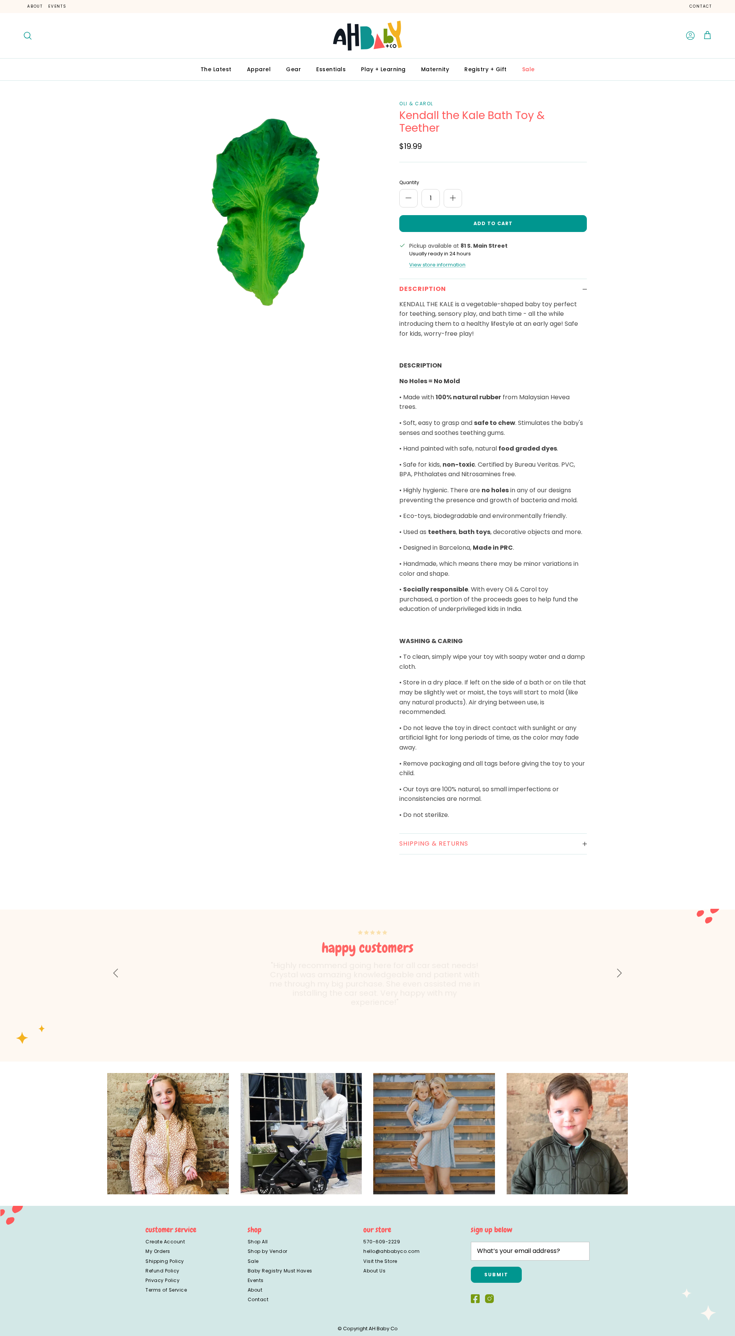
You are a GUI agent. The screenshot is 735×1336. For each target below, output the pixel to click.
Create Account (165, 1241)
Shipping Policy (164, 1261)
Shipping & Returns (433, 843)
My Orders (157, 1251)
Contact (700, 6)
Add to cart (493, 223)
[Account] (690, 35)
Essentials (331, 69)
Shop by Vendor (267, 1251)
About (35, 6)
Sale (528, 69)
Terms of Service (166, 1290)
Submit (496, 1274)
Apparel (259, 69)
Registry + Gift (485, 69)
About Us (374, 1270)
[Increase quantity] (453, 198)
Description (422, 288)
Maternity (435, 69)
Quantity (409, 183)
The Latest (216, 69)
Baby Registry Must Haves (280, 1270)
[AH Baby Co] (367, 36)
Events (57, 6)
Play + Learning (383, 69)
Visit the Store (380, 1261)
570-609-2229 (381, 1241)
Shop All (258, 1241)
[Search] (27, 35)
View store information (437, 264)
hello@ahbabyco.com (391, 1251)
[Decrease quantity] (408, 198)
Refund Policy (162, 1270)
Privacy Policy (162, 1280)
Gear (293, 69)
